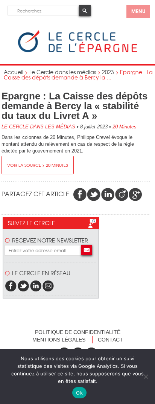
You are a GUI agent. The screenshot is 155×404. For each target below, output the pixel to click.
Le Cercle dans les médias (62, 72)
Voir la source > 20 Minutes (37, 165)
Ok (79, 393)
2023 (108, 72)
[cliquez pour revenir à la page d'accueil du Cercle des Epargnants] (77, 50)
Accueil (13, 72)
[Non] (145, 376)
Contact (110, 340)
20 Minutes (124, 127)
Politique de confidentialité (77, 332)
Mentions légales (58, 340)
